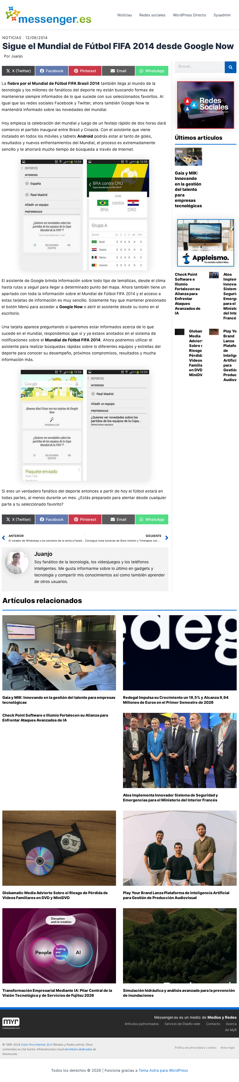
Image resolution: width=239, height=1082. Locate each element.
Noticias (11, 37)
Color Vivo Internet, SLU (36, 1044)
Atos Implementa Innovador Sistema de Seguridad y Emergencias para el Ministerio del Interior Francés (170, 797)
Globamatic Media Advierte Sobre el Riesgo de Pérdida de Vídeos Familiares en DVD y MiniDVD (199, 353)
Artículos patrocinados (142, 1024)
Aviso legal (228, 1047)
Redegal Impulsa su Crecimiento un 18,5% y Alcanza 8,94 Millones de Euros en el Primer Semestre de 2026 (175, 700)
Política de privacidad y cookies (195, 1047)
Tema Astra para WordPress (163, 1070)
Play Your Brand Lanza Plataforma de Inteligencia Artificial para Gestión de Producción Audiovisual (176, 895)
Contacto (213, 1024)
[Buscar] (230, 67)
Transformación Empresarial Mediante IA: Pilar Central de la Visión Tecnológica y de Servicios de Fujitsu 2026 (57, 993)
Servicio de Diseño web (182, 1024)
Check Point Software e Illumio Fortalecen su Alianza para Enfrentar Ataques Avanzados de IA (187, 293)
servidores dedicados (78, 1049)
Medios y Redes (222, 1017)
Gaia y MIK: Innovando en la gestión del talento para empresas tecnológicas (188, 189)
